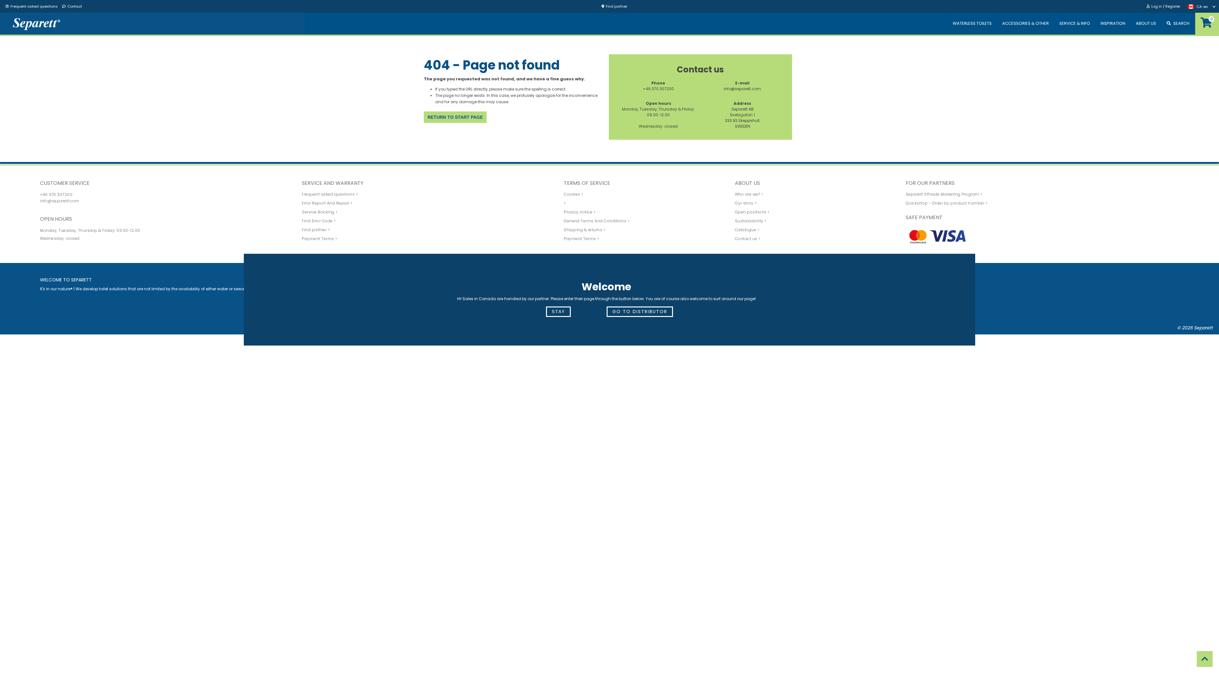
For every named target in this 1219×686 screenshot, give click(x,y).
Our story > (746, 203)
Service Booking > (320, 212)
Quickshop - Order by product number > (947, 203)
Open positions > (752, 212)
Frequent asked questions (34, 6)
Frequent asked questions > (330, 194)
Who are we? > (749, 194)
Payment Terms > (319, 238)
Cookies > (573, 194)
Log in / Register (1165, 6)
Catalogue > (747, 229)
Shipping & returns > (584, 229)
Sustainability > (751, 221)
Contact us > (748, 238)
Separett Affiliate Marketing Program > (944, 194)
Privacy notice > (580, 212)
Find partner (616, 6)
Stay (558, 311)
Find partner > (316, 229)
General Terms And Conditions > (596, 221)
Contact (74, 6)
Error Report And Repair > (327, 203)
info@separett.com (742, 88)
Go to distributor (639, 311)
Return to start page (455, 117)
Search (1181, 23)
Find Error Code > (319, 221)
